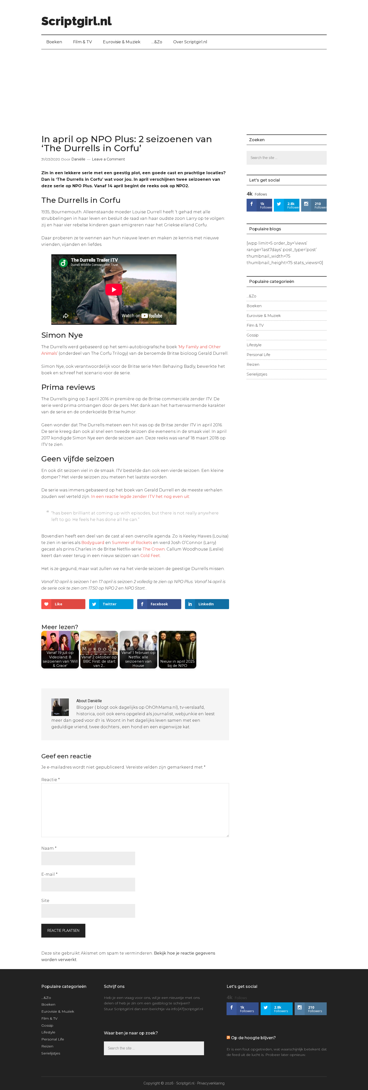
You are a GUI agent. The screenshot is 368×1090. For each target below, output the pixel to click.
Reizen (253, 364)
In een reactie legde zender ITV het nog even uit (140, 496)
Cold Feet (150, 555)
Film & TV (255, 325)
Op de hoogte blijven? (253, 1037)
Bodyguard (92, 542)
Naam (49, 848)
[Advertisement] (184, 87)
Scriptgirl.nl (76, 21)
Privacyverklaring (211, 1083)
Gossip (253, 335)
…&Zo (251, 296)
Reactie (50, 779)
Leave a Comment (108, 159)
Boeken (254, 305)
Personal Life (258, 354)
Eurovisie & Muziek (264, 315)
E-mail (49, 874)
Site (45, 900)
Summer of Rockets (132, 542)
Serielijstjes (257, 374)
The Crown (153, 549)
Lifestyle (254, 344)
